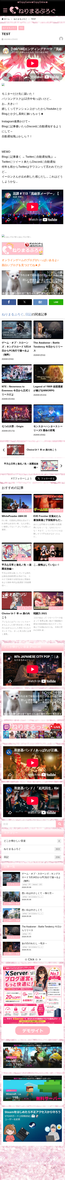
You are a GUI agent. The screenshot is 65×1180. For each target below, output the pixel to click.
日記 (21, 28)
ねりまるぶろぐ (9, 28)
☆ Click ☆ (31, 959)
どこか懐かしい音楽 (32, 841)
